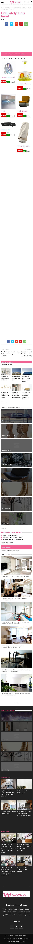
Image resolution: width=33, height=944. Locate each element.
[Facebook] (24, 2)
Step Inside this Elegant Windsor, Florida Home (5, 378)
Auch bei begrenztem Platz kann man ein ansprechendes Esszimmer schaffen (13, 646)
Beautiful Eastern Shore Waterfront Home (16, 378)
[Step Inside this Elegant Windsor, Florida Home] (6, 371)
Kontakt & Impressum (24, 939)
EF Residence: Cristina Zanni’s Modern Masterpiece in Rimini (24, 813)
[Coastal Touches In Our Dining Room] (8, 805)
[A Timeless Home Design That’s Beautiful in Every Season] (6, 387)
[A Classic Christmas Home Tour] (24, 784)
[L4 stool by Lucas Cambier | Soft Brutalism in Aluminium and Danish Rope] (27, 387)
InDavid (15, 939)
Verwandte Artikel (7, 362)
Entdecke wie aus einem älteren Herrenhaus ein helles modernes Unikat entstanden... (8, 871)
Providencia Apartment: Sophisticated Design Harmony (8, 354)
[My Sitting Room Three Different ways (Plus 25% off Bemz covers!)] (8, 784)
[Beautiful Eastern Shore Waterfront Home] (16, 371)
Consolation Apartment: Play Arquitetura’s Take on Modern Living (24, 354)
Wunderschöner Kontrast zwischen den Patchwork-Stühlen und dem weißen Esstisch (15, 623)
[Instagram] (28, 2)
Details (12, 82)
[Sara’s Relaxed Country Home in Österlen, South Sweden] (27, 371)
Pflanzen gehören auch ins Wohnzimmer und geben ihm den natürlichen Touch (16, 694)
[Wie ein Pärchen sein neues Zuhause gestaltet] (24, 860)
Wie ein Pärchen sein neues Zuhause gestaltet (24, 869)
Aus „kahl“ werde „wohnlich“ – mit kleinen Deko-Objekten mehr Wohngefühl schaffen (8, 848)
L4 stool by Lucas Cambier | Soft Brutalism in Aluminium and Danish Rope (26, 396)
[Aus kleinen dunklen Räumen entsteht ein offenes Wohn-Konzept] (24, 838)
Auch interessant (7, 364)
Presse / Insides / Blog (20, 935)
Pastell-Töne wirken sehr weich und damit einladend (15, 576)
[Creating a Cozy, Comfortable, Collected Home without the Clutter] (16, 387)
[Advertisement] (16, 38)
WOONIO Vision (9, 935)
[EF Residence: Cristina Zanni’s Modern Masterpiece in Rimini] (24, 805)
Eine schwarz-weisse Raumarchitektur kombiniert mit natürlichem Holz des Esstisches (16, 670)
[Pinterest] (31, 2)
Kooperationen (7, 939)
